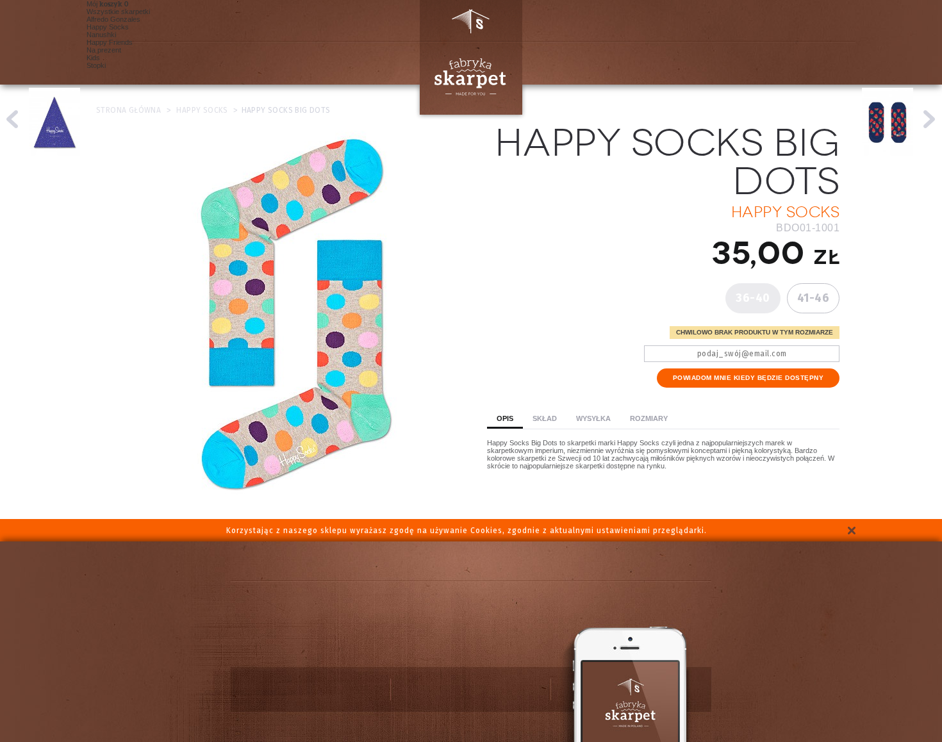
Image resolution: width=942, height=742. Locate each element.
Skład (545, 418)
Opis (505, 418)
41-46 (813, 298)
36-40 (753, 298)
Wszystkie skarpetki (118, 11)
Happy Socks (108, 27)
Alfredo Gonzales (113, 19)
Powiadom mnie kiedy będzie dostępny (748, 377)
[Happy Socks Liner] (929, 119)
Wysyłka (593, 418)
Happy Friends (110, 42)
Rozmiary (649, 418)
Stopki (96, 65)
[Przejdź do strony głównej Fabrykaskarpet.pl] (466, 57)
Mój (104, 4)
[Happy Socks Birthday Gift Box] (12, 119)
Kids (93, 58)
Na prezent (104, 50)
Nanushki (101, 34)
